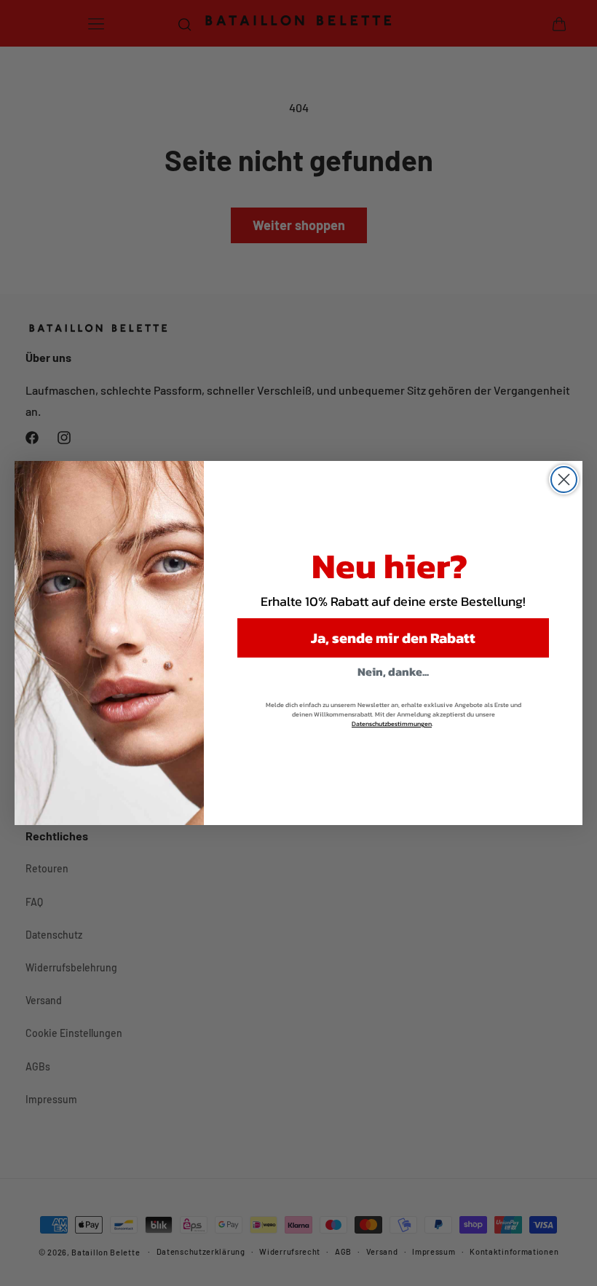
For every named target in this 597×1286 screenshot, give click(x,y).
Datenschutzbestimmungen (392, 724)
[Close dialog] (564, 479)
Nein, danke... (393, 671)
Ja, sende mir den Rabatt (393, 638)
